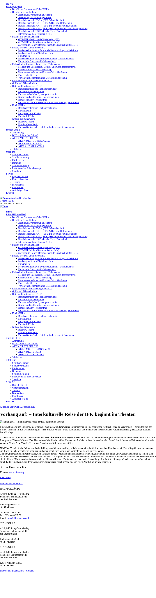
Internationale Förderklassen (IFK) (34, 34)
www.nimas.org (16, 472)
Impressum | (6, 570)
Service (9, 173)
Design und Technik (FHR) (25, 36)
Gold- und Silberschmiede (24, 83)
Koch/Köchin (24, 110)
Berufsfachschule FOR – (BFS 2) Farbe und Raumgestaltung (47, 25)
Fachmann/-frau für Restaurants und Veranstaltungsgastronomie (48, 102)
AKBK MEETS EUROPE (25, 138)
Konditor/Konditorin (28, 124)
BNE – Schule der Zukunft (25, 135)
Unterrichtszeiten (20, 179)
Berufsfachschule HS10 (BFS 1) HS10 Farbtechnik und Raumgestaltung (53, 28)
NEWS (9, 3)
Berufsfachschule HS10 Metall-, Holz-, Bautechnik (42, 31)
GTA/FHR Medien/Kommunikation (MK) (38, 42)
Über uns (10, 151)
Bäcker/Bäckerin (26, 121)
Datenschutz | (19, 570)
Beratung (16, 162)
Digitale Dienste (20, 176)
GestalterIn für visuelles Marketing (34, 69)
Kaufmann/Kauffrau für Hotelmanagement (38, 97)
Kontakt (10, 193)
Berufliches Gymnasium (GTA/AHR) (30, 9)
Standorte (16, 171)
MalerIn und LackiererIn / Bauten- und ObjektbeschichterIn (47, 66)
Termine (16, 182)
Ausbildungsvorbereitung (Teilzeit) (35, 14)
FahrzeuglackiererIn (27, 75)
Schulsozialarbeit (20, 154)
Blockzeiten (18, 184)
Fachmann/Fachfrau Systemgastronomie (37, 94)
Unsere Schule (13, 130)
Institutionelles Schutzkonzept (26, 168)
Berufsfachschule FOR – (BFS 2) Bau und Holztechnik (45, 23)
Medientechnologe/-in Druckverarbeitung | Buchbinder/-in (46, 58)
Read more (5, 477)
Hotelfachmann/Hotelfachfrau (32, 99)
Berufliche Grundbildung (24, 12)
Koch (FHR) (18, 105)
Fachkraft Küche (26, 116)
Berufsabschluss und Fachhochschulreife (37, 88)
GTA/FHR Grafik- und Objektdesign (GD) (39, 39)
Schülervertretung (20, 157)
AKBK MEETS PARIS (30, 143)
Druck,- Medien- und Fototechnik (28, 47)
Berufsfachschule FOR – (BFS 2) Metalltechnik (41, 20)
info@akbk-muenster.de (18, 518)
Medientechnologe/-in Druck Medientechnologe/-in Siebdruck (48, 50)
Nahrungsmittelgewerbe (23, 119)
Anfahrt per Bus (20, 190)
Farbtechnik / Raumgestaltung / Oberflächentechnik (37, 64)
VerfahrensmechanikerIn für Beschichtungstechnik (42, 77)
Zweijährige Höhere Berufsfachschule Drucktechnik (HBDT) (48, 45)
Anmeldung (18, 132)
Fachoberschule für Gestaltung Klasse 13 (32, 80)
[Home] (4, 206)
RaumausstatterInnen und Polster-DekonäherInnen (42, 72)
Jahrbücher (17, 149)
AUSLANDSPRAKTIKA (31, 146)
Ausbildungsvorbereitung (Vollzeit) (35, 17)
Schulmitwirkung (20, 165)
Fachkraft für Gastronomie (31, 91)
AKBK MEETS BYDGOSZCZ (34, 141)
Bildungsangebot (14, 6)
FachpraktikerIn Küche (29, 113)
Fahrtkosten (17, 187)
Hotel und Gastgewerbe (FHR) (27, 86)
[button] (7, 201)
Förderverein (18, 160)
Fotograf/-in (24, 56)
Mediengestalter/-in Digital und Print (35, 53)
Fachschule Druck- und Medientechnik (37, 61)
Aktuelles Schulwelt (9, 406)
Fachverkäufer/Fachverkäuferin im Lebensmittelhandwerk (46, 127)
